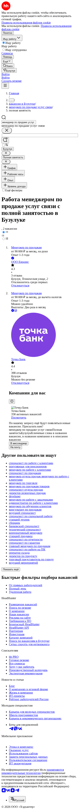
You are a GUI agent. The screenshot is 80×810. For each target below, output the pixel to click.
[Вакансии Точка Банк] (43, 335)
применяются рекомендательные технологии (32, 771)
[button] (5, 74)
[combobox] (18, 122)
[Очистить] (6, 130)
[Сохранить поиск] (5, 140)
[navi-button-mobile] (5, 86)
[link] (7, 65)
